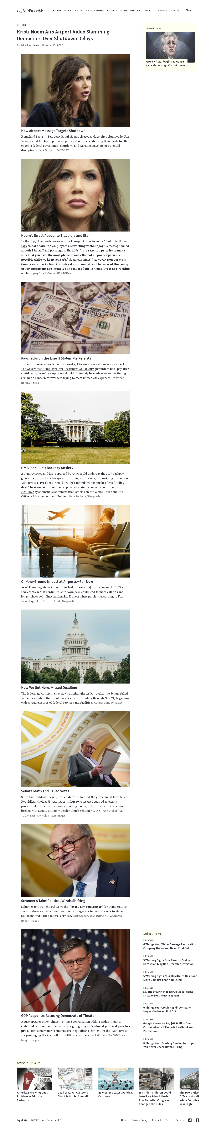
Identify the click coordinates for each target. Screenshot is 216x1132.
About (189, 10)
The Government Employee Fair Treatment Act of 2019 (57, 369)
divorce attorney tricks (170, 11)
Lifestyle (135, 11)
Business (112, 11)
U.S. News (56, 11)
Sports (123, 11)
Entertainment (95, 11)
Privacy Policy (140, 1120)
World (68, 11)
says (24, 246)
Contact (156, 1120)
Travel (147, 11)
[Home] (30, 10)
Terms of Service (174, 1120)
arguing (74, 1026)
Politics (78, 11)
